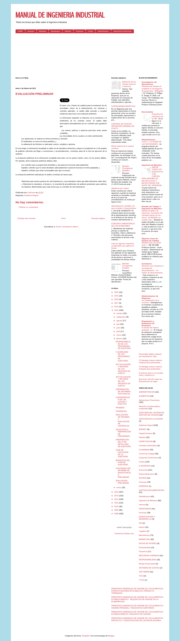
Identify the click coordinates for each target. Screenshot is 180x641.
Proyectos (143, 551)
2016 (116, 307)
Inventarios (147, 264)
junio (118, 328)
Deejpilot (85, 636)
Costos (90, 31)
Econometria (147, 112)
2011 (116, 503)
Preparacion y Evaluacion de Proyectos (148, 323)
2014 (116, 492)
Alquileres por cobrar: (120, 188)
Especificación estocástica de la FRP (157, 116)
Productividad (144, 547)
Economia (79, 31)
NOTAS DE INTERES (148, 543)
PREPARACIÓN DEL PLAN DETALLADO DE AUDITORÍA (123, 443)
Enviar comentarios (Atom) (67, 227)
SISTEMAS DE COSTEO (149, 568)
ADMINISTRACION (147, 392)
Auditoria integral (31, 195)
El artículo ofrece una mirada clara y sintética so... (151, 374)
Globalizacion (144, 496)
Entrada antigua (98, 218)
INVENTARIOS (145, 509)
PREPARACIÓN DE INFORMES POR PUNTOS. (123, 391)
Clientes (142, 437)
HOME (20, 31)
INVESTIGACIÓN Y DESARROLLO (147, 518)
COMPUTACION (146, 441)
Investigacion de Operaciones (149, 83)
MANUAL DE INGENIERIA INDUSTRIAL (60, 14)
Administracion (103, 31)
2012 (116, 499)
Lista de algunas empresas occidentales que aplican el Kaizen (122, 245)
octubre (119, 313)
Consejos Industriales (148, 445)
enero (119, 487)
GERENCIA (143, 486)
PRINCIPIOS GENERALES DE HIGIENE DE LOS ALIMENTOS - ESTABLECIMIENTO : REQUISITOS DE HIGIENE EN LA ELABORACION (137, 599)
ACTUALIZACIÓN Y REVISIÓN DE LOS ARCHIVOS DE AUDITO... (123, 368)
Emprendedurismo (146, 474)
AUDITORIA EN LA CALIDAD (151, 419)
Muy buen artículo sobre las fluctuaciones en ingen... (150, 380)
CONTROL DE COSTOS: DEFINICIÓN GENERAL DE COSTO (122, 126)
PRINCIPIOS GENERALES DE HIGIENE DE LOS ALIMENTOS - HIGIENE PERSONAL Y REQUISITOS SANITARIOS (137, 607)
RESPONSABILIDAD (147, 560)
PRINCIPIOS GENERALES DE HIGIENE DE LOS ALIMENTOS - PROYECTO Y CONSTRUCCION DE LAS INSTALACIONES (137, 619)
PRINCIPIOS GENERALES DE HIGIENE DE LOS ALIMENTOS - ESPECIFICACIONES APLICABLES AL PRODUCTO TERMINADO (137, 591)
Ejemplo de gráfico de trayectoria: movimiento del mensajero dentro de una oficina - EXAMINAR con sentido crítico (152, 215)
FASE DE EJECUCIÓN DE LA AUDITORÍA (122, 453)
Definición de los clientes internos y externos (129, 84)
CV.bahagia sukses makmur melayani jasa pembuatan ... (150, 361)
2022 (116, 292)
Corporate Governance (148, 458)
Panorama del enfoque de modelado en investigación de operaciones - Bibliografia (152, 88)
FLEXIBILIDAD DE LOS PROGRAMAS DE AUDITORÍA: (123, 356)
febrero (119, 338)
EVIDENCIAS (121, 411)
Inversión (143, 513)
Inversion (31, 31)
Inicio (63, 218)
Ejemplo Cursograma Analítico (127, 266)
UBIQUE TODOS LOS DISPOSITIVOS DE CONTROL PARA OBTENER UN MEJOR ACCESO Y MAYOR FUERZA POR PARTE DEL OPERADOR (152, 176)
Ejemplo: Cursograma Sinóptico (127, 168)
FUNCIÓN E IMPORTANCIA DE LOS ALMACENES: (123, 225)
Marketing (42, 31)
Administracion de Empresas (150, 297)
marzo (119, 335)
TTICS (141, 580)
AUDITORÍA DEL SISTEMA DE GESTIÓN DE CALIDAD (151, 414)
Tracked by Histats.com (124, 533)
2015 (116, 310)
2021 (116, 296)
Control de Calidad (146, 454)
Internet (142, 505)
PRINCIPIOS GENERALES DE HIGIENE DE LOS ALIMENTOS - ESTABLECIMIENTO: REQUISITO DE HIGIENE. (137, 613)
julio (118, 324)
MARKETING (144, 539)
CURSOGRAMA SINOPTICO (123, 106)
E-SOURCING (145, 466)
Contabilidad (144, 450)
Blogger (111, 636)
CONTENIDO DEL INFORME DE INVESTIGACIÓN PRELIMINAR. (123, 472)
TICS (141, 576)
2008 (116, 514)
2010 (116, 506)
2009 (116, 510)
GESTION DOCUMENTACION (151, 490)
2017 (116, 303)
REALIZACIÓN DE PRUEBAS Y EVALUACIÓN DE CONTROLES (122, 420)
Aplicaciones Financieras (122, 31)
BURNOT (143, 429)
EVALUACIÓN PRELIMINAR (122, 482)
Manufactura (55, 31)
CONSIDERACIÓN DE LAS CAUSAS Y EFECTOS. (123, 400)
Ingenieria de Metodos (152, 165)
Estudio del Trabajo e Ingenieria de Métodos (152, 207)
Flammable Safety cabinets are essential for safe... (150, 355)
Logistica (142, 531)
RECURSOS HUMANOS (149, 555)
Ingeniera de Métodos (148, 500)
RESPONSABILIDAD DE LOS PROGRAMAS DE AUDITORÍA (123, 345)
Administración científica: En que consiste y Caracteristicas (123, 207)
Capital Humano (145, 433)
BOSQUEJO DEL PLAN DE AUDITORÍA (123, 462)
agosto (119, 321)
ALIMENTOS (144, 396)
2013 (116, 496)
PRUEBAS (120, 408)
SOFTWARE (144, 572)
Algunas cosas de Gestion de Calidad (150, 239)
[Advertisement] (90, 55)
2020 (116, 299)
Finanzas (143, 482)
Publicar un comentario (28, 207)
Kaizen (142, 527)
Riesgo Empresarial (147, 564)
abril (118, 331)
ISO (140, 523)
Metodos (68, 31)
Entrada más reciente (26, 218)
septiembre (121, 317)
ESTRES (142, 478)
